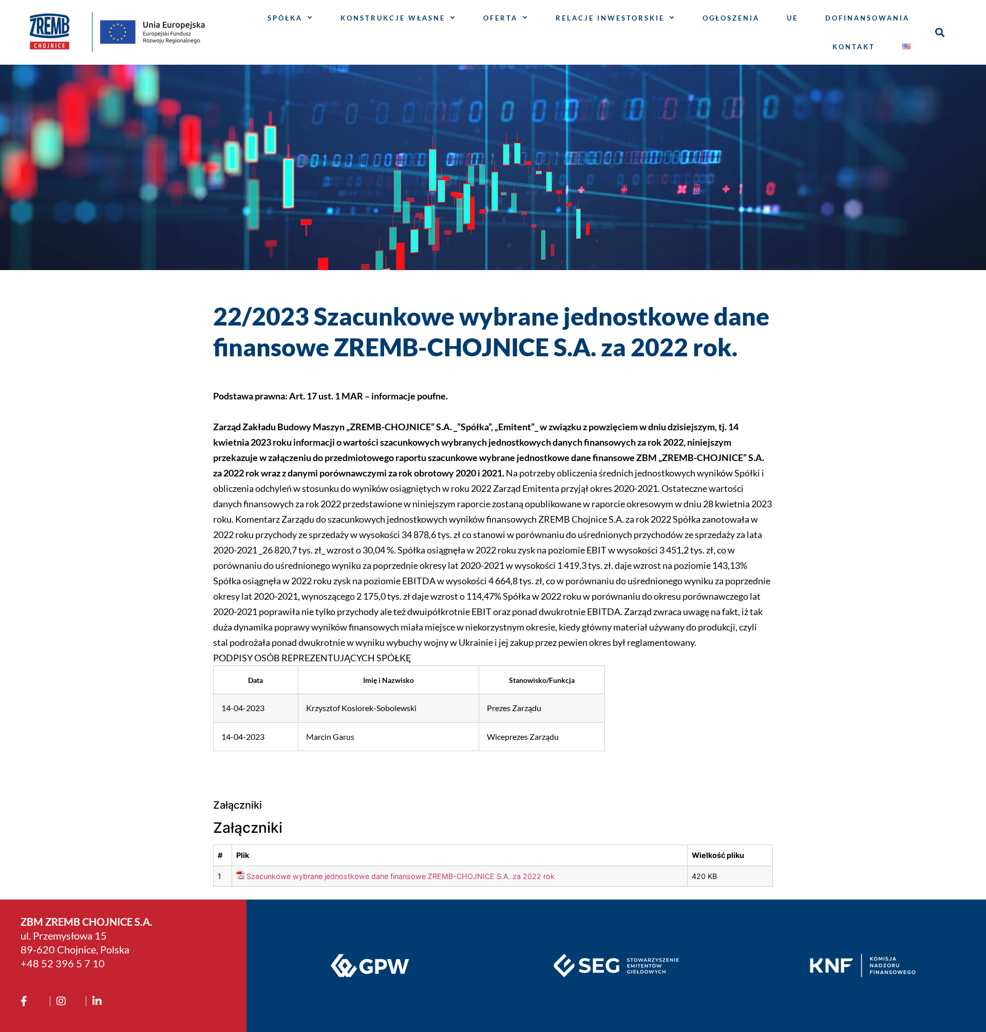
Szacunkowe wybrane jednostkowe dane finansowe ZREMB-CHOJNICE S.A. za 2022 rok (400, 876)
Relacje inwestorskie (610, 18)
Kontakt (853, 47)
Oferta (500, 18)
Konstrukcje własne (392, 18)
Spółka (285, 18)
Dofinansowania (867, 18)
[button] (939, 32)
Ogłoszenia (731, 18)
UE (792, 18)
